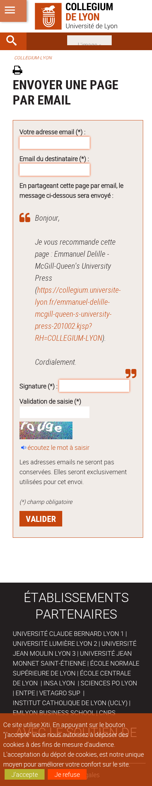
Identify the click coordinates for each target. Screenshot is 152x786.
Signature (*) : (38, 385)
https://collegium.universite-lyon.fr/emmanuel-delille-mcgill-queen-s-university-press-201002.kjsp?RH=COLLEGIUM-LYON (78, 314)
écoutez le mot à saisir (58, 447)
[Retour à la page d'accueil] (76, 16)
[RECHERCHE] (14, 41)
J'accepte (24, 774)
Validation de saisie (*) (50, 401)
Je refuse (67, 774)
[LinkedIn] (89, 39)
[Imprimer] (20, 71)
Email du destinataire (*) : (54, 158)
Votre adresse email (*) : (52, 131)
